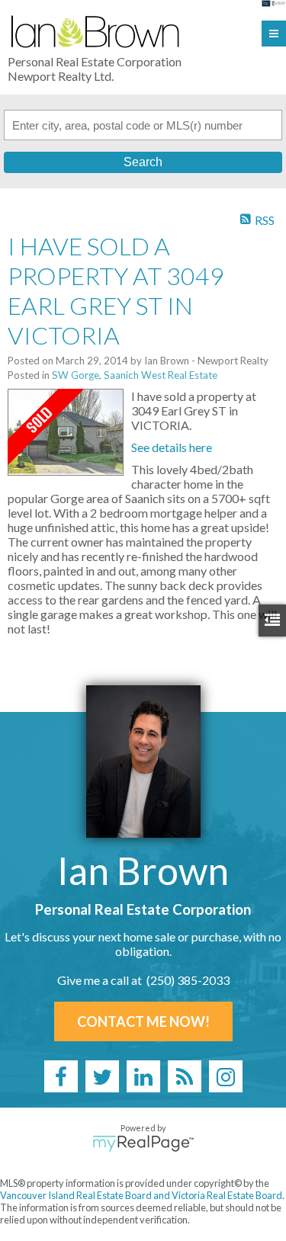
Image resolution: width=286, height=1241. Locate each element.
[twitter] (102, 1076)
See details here (171, 447)
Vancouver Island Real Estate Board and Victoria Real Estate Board (141, 1195)
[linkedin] (143, 1076)
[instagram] (226, 1076)
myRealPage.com (143, 1143)
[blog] (184, 1076)
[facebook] (61, 1076)
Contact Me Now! (143, 1021)
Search (143, 162)
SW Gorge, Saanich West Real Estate (134, 375)
